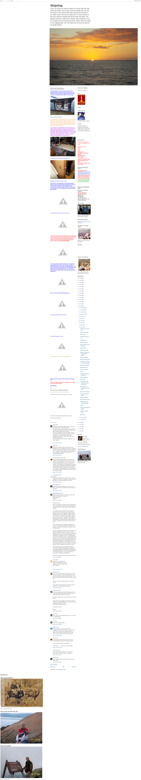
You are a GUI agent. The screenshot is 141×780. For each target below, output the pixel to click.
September (82, 314)
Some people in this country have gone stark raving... (84, 383)
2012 (80, 422)
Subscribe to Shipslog (82, 90)
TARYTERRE (55, 484)
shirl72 (54, 559)
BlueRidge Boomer (56, 493)
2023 (80, 284)
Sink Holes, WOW (84, 397)
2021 (80, 288)
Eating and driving (83, 367)
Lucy (54, 613)
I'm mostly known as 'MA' (58, 457)
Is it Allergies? (83, 340)
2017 (80, 297)
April (81, 324)
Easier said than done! (84, 365)
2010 (80, 426)
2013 (80, 306)
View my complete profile (83, 446)
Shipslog (56, 5)
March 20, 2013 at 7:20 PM (57, 490)
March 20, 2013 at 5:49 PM (57, 442)
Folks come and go (84, 369)
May (81, 322)
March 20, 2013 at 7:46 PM (57, 500)
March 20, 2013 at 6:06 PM (57, 455)
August (81, 316)
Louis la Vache (56, 474)
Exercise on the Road (84, 391)
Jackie (54, 424)
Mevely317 (55, 572)
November (82, 309)
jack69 (85, 436)
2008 (80, 430)
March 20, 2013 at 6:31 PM (57, 472)
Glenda (54, 657)
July (81, 318)
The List (81, 371)
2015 (80, 301)
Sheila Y (54, 627)
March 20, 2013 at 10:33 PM (57, 587)
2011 (80, 424)
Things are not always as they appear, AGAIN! (84, 354)
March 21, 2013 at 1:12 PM (57, 654)
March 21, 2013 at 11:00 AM (57, 635)
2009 (80, 428)
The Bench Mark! (83, 342)
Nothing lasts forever (84, 332)
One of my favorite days (85, 359)
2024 (80, 282)
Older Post (74, 666)
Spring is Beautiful (84, 377)
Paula (54, 445)
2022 (80, 286)
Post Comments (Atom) (61, 669)
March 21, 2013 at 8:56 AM (57, 624)
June (81, 320)
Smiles (81, 405)
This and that (82, 334)
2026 (80, 278)
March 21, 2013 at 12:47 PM (57, 647)
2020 (80, 291)
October (82, 312)
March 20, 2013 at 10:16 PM (57, 569)
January (82, 419)
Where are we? (83, 348)
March (81, 327)
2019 (80, 293)
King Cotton (82, 414)
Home (63, 666)
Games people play (84, 357)
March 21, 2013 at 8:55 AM (57, 618)
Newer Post (52, 666)
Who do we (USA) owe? (85, 399)
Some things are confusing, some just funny (84, 388)
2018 (80, 295)
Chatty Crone (55, 590)
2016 (80, 299)
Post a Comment (53, 664)
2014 (80, 303)
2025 (80, 280)
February (82, 417)
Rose (54, 638)
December (82, 307)
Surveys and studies (84, 350)
